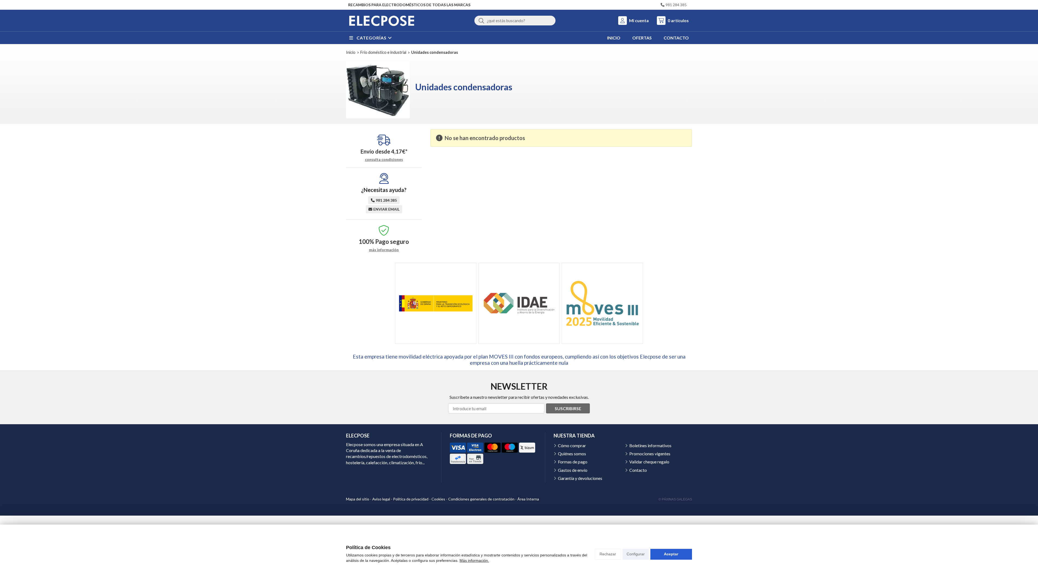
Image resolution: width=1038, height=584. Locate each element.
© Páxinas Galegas (675, 499)
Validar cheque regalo (649, 461)
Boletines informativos (650, 445)
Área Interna (528, 499)
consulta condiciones (384, 159)
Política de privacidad (410, 499)
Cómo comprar (572, 445)
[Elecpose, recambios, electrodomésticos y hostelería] (381, 20)
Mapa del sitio (357, 499)
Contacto (638, 470)
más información (384, 250)
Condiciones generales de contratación (481, 499)
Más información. (474, 560)
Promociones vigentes (649, 453)
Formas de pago (572, 461)
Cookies (438, 499)
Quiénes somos (572, 453)
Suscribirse (568, 408)
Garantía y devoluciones (580, 478)
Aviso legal (381, 499)
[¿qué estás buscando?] (514, 20)
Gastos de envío (572, 470)
